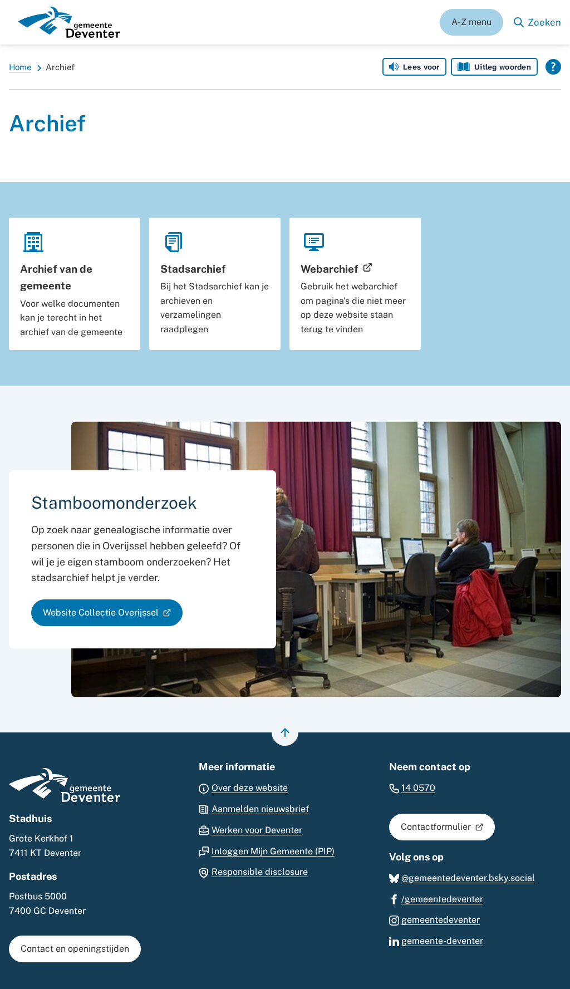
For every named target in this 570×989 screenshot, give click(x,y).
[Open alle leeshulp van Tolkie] (553, 67)
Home (20, 67)
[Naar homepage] (69, 22)
